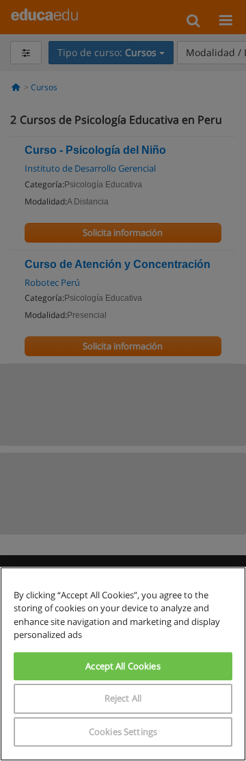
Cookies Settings (123, 731)
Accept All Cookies (122, 666)
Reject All (123, 698)
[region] (123, 664)
